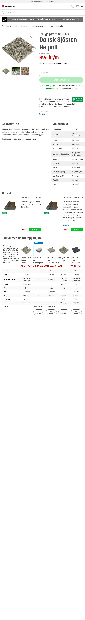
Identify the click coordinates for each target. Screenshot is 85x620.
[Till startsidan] (8, 6)
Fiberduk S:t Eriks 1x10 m (73, 198)
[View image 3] (25, 71)
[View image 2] (15, 71)
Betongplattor (60, 26)
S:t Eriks (42, 114)
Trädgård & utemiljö (10, 26)
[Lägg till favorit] (31, 36)
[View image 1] (6, 71)
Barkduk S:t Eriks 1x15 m (31, 198)
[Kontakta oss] (72, 6)
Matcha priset (61, 63)
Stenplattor (49, 26)
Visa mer (66, 225)
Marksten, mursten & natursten (31, 26)
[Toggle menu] (81, 6)
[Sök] (3, 12)
